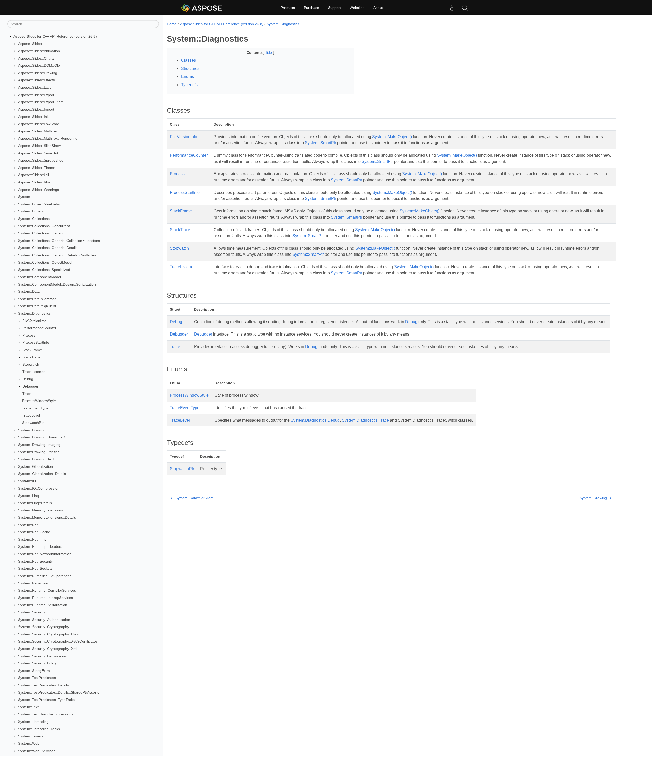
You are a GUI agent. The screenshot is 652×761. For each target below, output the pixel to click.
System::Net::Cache (34, 532)
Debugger (30, 386)
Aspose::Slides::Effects (36, 80)
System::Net (28, 525)
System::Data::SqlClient (37, 306)
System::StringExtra (34, 671)
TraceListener (33, 372)
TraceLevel (31, 415)
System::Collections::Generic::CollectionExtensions (59, 240)
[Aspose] (202, 7)
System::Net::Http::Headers (40, 547)
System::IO (27, 481)
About (378, 8)
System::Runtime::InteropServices (45, 598)
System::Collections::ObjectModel (45, 262)
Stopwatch (30, 364)
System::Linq (28, 495)
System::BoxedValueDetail (39, 204)
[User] (452, 7)
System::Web (28, 743)
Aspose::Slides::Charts (36, 58)
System (24, 197)
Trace (27, 394)
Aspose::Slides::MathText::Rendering (47, 139)
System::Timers (30, 736)
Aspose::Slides (30, 44)
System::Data (29, 291)
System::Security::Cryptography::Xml (47, 649)
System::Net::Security (35, 561)
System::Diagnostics (34, 313)
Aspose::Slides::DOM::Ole (39, 65)
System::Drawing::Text (36, 459)
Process (28, 335)
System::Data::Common (37, 299)
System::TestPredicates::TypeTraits (46, 700)
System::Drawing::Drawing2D (41, 437)
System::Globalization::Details (42, 474)
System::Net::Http (32, 539)
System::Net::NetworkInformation (44, 554)
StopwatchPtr (33, 423)
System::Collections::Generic (41, 233)
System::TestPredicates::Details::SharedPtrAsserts (58, 692)
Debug (27, 379)
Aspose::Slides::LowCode (38, 124)
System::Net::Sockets (35, 568)
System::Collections (34, 219)
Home (171, 24)
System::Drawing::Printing (39, 452)
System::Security (31, 612)
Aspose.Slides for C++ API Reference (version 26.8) (55, 36)
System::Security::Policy (37, 663)
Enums (187, 76)
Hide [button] (269, 52)
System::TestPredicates (37, 678)
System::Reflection (33, 583)
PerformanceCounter (39, 328)
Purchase (311, 8)
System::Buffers (31, 211)
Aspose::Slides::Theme (36, 168)
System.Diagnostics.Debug (315, 420)
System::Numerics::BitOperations (44, 576)
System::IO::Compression (38, 488)
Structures (190, 68)
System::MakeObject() (392, 137)
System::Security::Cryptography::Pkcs (48, 634)
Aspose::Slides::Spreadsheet (41, 160)
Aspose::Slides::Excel (35, 87)
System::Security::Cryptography (43, 627)
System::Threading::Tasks (39, 729)
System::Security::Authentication (44, 620)
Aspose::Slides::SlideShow (39, 146)
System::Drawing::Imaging (39, 445)
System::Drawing (31, 430)
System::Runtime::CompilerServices (47, 590)
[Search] (464, 7)
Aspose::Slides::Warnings (38, 190)
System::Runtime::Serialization (42, 605)
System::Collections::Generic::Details (47, 248)
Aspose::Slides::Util (33, 175)
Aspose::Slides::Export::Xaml (41, 102)
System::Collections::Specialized (44, 270)
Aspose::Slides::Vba (34, 182)
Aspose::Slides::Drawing (37, 73)
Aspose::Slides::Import (36, 109)
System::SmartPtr (320, 143)
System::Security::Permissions (42, 656)
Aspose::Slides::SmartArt (38, 153)
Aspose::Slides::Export (36, 95)
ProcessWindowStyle (39, 401)
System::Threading (33, 721)
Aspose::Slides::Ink (33, 117)
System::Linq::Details (35, 503)
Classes (188, 60)
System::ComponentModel (39, 277)
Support (334, 8)
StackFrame (32, 350)
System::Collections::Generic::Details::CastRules (57, 255)
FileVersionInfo (34, 321)
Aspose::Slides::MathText (38, 131)
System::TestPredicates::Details (43, 685)
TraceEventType (35, 408)
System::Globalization (35, 466)
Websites (357, 8)
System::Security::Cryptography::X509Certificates (58, 641)
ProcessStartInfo (35, 343)
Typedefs (189, 85)
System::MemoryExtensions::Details (47, 517)
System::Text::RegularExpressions (45, 714)
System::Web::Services (36, 751)
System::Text (28, 707)
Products (288, 8)
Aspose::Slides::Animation (39, 51)
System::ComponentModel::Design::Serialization (57, 284)
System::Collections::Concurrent (44, 226)
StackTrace (31, 357)
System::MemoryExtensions (40, 510)
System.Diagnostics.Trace (365, 420)
